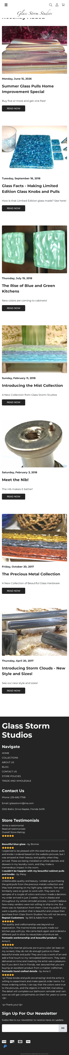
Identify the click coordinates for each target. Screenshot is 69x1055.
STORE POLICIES (11, 776)
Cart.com (44, 1054)
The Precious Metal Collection (31, 574)
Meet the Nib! (15, 479)
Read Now (13, 108)
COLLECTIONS (10, 757)
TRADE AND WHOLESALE (16, 780)
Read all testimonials (13, 828)
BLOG (5, 766)
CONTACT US (9, 771)
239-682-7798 (18, 797)
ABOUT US (8, 762)
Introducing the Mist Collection (32, 385)
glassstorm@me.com (21, 803)
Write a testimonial (13, 825)
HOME (5, 753)
